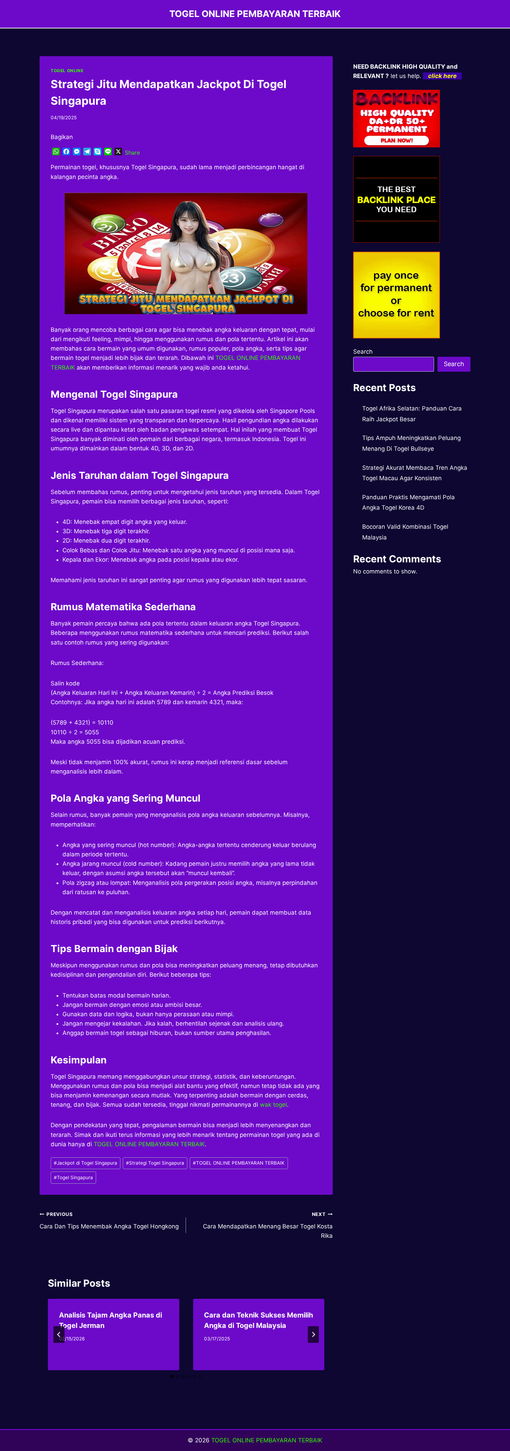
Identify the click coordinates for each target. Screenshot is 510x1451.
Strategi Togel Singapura (155, 1163)
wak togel (273, 1104)
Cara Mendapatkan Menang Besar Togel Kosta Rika (267, 1225)
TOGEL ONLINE (67, 70)
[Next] (313, 1334)
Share (132, 152)
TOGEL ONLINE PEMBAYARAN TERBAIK (238, 1163)
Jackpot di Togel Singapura (85, 1163)
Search (363, 351)
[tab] (172, 1376)
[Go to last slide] (59, 1334)
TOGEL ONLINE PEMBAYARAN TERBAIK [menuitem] (149, 1144)
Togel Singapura (73, 1177)
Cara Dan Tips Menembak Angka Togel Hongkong (109, 1220)
